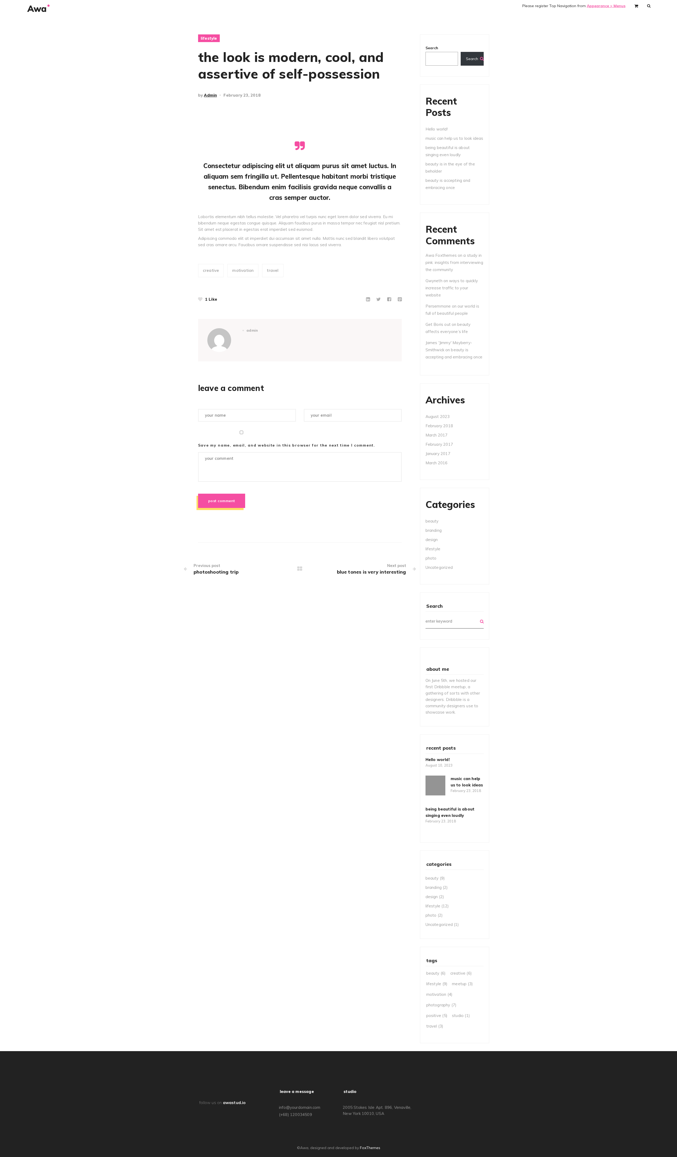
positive (436, 1015)
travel (272, 270)
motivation (243, 270)
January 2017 (438, 453)
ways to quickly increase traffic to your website (452, 288)
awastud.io (234, 1102)
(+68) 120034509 (295, 1114)
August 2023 (438, 416)
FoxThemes (370, 1147)
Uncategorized (439, 567)
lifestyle (209, 38)
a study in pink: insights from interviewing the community (454, 262)
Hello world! (437, 129)
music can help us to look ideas (454, 138)
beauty (432, 521)
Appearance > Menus (606, 5)
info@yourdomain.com (300, 1107)
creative (211, 270)
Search (432, 48)
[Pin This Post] (400, 299)
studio (461, 1015)
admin (210, 95)
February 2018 (439, 425)
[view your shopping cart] (636, 5)
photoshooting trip (216, 572)
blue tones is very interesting (371, 572)
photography (441, 1004)
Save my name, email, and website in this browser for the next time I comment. (286, 445)
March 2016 (437, 462)
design (432, 539)
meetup (462, 983)
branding (434, 530)
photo (431, 558)
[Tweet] (378, 299)
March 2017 (437, 435)
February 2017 (439, 444)
